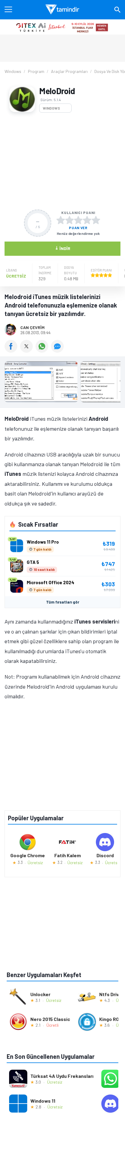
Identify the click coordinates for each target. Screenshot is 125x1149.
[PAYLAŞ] (12, 350)
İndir (62, 248)
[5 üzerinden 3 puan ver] (78, 220)
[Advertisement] (62, 161)
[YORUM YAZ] (58, 350)
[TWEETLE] (27, 350)
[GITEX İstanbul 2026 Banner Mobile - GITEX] (62, 27)
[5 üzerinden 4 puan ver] (87, 220)
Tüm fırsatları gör (62, 602)
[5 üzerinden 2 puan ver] (69, 220)
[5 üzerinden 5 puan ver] (96, 220)
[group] (62, 383)
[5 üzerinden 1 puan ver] (60, 220)
